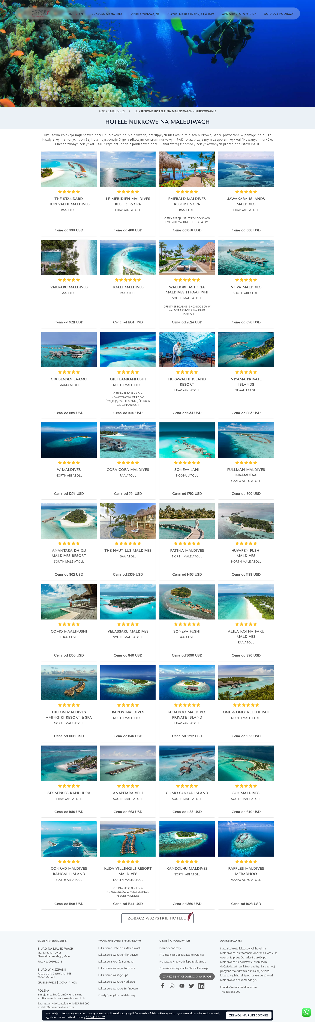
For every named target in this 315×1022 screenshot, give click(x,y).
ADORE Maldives (112, 111)
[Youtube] (182, 986)
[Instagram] (172, 986)
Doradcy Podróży (279, 14)
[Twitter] (192, 986)
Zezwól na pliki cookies (248, 1015)
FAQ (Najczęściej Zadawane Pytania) (181, 955)
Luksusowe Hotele (107, 14)
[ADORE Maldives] (40, 13)
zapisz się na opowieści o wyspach (187, 976)
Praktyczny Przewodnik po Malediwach (183, 961)
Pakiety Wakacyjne (144, 14)
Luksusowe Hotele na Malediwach (119, 948)
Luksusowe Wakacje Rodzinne (116, 968)
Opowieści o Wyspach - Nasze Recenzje (183, 968)
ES (70, 14)
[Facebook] (162, 986)
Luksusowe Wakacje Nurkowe (116, 981)
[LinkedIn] (201, 986)
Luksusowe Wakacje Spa (113, 975)
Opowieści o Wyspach (239, 14)
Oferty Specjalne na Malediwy (116, 995)
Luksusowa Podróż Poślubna (116, 961)
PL (75, 14)
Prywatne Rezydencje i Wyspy (190, 14)
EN (81, 14)
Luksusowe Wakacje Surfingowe (118, 988)
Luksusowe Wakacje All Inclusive (118, 955)
